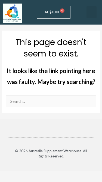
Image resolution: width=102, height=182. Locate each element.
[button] (91, 12)
